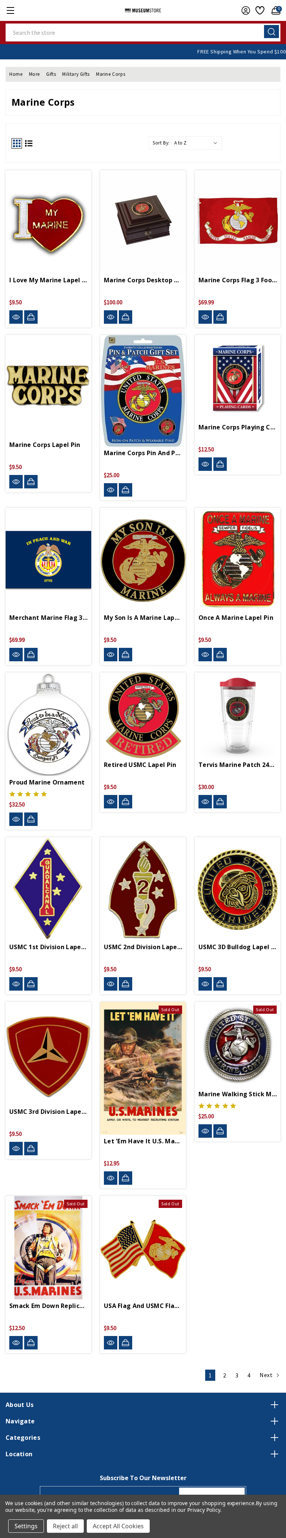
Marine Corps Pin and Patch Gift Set (143, 453)
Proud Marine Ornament (47, 782)
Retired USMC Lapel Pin (140, 765)
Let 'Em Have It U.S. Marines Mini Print (143, 1141)
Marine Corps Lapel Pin (44, 445)
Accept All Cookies (118, 1526)
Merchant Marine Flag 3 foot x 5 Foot (48, 617)
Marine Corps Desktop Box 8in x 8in (143, 280)
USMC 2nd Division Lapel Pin (143, 947)
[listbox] (197, 143)
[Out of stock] (125, 1178)
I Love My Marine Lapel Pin (48, 280)
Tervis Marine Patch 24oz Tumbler (237, 765)
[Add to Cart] (31, 317)
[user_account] (244, 10)
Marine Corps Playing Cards (237, 427)
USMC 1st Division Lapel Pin (48, 947)
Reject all (65, 1526)
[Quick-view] (16, 317)
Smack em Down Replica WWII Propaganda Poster (48, 1306)
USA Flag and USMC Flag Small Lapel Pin (143, 1306)
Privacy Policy (203, 1509)
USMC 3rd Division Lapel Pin (48, 1111)
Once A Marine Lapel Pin (235, 617)
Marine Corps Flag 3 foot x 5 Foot (237, 280)
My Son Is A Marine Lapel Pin (143, 617)
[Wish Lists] (259, 10)
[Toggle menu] (10, 10)
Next (267, 1375)
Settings (26, 1526)
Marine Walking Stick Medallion (237, 1094)
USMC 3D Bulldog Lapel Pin (237, 947)
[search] (271, 31)
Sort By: (161, 143)
